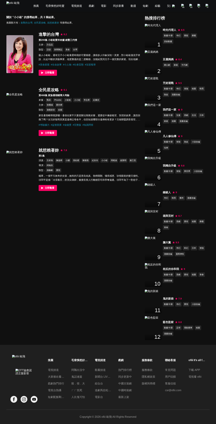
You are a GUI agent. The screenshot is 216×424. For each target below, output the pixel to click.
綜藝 (60, 110)
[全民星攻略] (19, 112)
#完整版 (77, 125)
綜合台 (99, 383)
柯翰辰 (50, 165)
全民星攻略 (40, 22)
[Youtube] (34, 399)
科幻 (186, 248)
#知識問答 (88, 125)
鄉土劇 (167, 65)
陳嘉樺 (59, 160)
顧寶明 (123, 160)
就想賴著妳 (53, 22)
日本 (202, 115)
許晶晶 (50, 44)
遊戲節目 (51, 110)
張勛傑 (76, 160)
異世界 (187, 171)
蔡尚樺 (59, 105)
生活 (194, 115)
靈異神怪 (180, 254)
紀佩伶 (96, 100)
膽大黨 (167, 242)
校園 (194, 88)
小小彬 (77, 100)
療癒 (194, 35)
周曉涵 (114, 160)
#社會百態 (78, 64)
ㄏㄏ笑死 (76, 390)
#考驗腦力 (44, 125)
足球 (178, 328)
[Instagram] (24, 399)
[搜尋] (183, 6)
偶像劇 (50, 170)
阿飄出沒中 (78, 370)
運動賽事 (188, 328)
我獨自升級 (169, 165)
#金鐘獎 (67, 125)
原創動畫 (168, 41)
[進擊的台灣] (19, 54)
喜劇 (186, 115)
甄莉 (49, 100)
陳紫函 (86, 160)
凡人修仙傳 (169, 136)
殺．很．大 (78, 383)
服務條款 (147, 370)
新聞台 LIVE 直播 (103, 376)
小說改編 (196, 142)
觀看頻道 (100, 370)
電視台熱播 (54, 390)
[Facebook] (13, 399)
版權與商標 (148, 383)
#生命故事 (56, 64)
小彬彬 (68, 100)
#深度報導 (90, 64)
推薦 (50, 360)
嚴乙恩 (133, 160)
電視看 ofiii (194, 376)
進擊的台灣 (26, 22)
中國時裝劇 (125, 390)
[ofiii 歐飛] (14, 6)
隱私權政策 (148, 376)
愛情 (58, 170)
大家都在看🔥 (56, 376)
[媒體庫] (191, 6)
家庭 (176, 65)
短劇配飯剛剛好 (56, 397)
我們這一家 (169, 109)
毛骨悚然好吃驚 (79, 360)
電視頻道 (53, 370)
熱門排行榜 (125, 370)
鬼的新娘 (168, 298)
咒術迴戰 (168, 83)
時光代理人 (169, 29)
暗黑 (202, 88)
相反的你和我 (171, 268)
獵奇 (182, 198)
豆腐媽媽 (168, 59)
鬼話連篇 (76, 376)
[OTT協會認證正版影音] (24, 379)
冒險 (186, 88)
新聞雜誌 (58, 49)
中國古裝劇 (125, 383)
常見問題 (170, 370)
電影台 (99, 397)
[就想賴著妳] (19, 170)
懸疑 (186, 35)
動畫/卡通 (168, 35)
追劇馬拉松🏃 (103, 390)
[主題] (208, 6)
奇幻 (178, 35)
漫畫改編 (176, 94)
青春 (166, 227)
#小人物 (67, 64)
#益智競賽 (56, 125)
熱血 (166, 94)
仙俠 (166, 148)
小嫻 (68, 160)
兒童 (178, 115)
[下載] (199, 6)
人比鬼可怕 (78, 397)
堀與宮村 (168, 215)
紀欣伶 (95, 160)
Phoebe (57, 100)
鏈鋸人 (167, 192)
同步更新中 (125, 376)
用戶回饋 (170, 376)
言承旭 (50, 160)
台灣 (75, 49)
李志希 (87, 100)
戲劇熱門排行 (56, 383)
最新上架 (123, 397)
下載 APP (194, 370)
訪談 (49, 49)
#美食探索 (44, 64)
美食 (68, 49)
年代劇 (185, 65)
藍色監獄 (168, 322)
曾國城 (50, 105)
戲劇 (121, 360)
